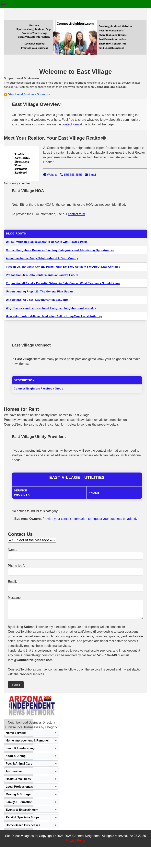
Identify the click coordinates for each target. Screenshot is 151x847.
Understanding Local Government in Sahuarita (37, 299)
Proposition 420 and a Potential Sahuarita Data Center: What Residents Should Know (63, 283)
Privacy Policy (76, 840)
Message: (14, 597)
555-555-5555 (72, 174)
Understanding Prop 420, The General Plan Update (40, 291)
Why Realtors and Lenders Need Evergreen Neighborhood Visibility (51, 308)
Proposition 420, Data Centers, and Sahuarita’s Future (42, 274)
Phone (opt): (16, 565)
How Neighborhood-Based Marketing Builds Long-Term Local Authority (54, 316)
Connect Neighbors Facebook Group (38, 388)
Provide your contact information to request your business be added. (89, 518)
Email (92, 174)
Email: (12, 581)
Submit (16, 684)
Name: (12, 549)
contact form (70, 124)
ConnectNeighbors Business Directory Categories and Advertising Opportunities (60, 250)
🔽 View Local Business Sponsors (27, 94)
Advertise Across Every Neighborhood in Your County (42, 258)
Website (51, 174)
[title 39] (31, 717)
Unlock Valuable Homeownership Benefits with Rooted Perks (46, 241)
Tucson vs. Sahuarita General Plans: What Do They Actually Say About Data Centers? (63, 266)
